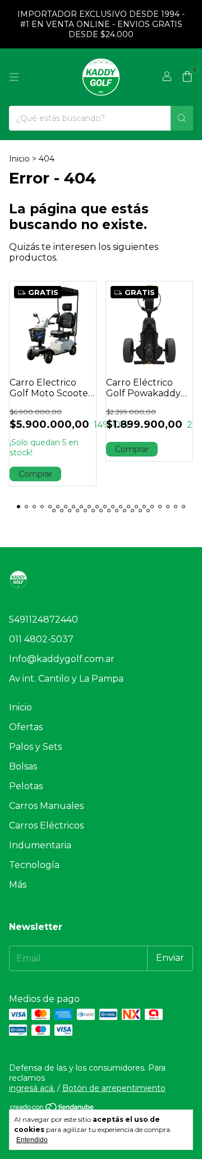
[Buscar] (182, 118)
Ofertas (26, 727)
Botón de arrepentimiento (114, 1088)
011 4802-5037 (41, 639)
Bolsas (23, 766)
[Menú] (14, 77)
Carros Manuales (46, 805)
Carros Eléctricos (46, 825)
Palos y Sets (35, 746)
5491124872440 (43, 619)
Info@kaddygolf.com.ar (61, 659)
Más (17, 884)
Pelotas (26, 786)
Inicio (19, 159)
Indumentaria (40, 845)
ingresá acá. (32, 1088)
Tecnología (34, 865)
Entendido (32, 1140)
